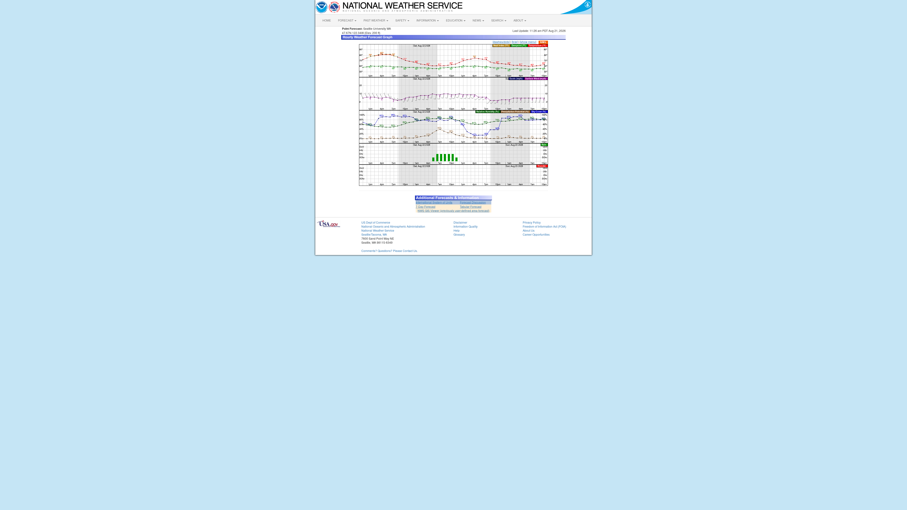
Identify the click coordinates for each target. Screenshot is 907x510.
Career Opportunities (536, 234)
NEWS (477, 20)
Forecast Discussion (473, 202)
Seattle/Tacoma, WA (374, 234)
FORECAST (346, 20)
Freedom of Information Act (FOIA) (544, 226)
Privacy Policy (532, 222)
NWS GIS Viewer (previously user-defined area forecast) (453, 210)
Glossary (459, 234)
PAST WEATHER (375, 20)
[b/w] (515, 42)
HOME (326, 20)
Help (457, 230)
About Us (529, 230)
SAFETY (401, 20)
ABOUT (518, 20)
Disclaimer (460, 222)
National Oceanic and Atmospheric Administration (393, 226)
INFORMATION (426, 20)
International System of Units (434, 202)
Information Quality (466, 226)
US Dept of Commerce (375, 222)
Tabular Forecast (470, 206)
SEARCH (497, 20)
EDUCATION (454, 20)
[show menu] (528, 42)
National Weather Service (377, 230)
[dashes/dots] (501, 42)
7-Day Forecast (425, 206)
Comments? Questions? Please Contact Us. (389, 251)
